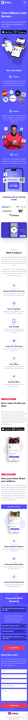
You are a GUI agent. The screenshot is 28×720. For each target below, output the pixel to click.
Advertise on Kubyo (14, 506)
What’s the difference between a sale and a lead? (12, 637)
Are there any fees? (8, 631)
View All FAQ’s (14, 648)
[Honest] (7, 211)
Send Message (14, 705)
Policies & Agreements (14, 718)
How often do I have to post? (10, 625)
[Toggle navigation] (24, 2)
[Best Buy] (21, 211)
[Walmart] (7, 207)
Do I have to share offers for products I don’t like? (13, 609)
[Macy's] (21, 207)
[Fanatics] (14, 215)
